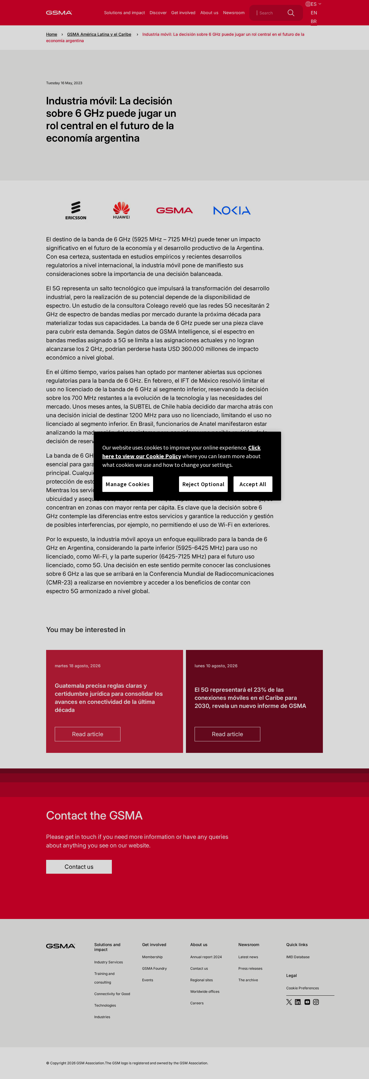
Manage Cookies (128, 484)
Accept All (253, 484)
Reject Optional (203, 484)
